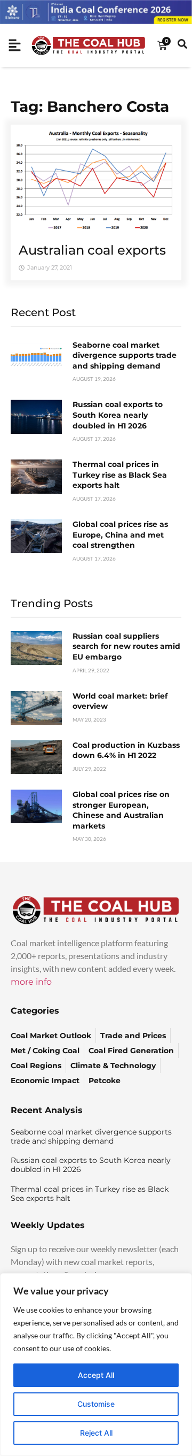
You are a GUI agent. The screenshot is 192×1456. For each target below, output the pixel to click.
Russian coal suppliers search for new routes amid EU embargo (126, 646)
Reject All (96, 1432)
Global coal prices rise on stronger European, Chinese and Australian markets (121, 810)
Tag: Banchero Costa (90, 106)
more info (31, 982)
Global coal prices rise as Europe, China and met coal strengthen (120, 534)
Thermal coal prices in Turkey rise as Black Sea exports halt (120, 474)
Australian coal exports (92, 250)
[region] (96, 1364)
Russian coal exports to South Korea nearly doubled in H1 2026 (118, 415)
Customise (96, 1403)
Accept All (96, 1375)
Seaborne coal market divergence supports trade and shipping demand (125, 355)
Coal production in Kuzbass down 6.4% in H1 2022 (126, 750)
